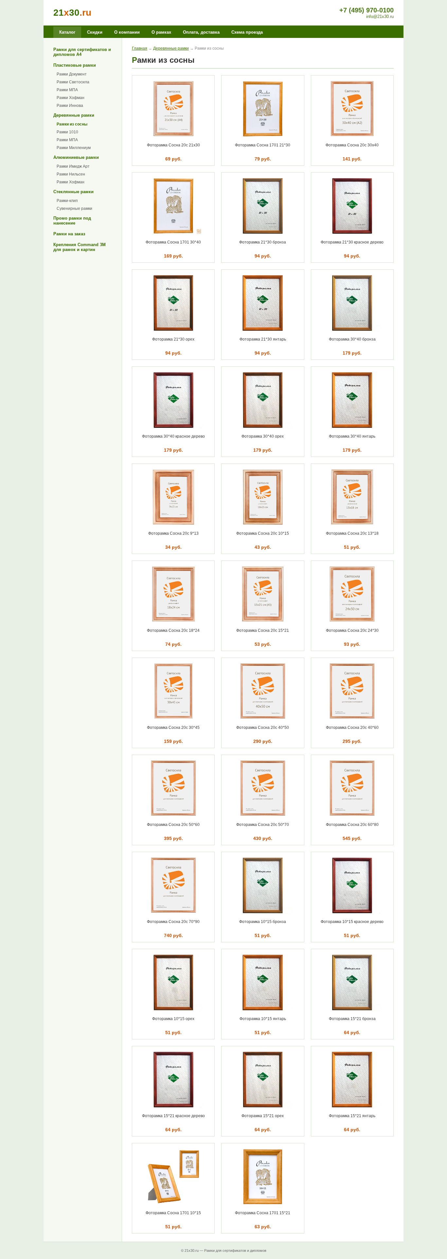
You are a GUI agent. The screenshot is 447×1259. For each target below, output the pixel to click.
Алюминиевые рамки (76, 157)
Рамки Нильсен (71, 174)
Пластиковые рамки (74, 65)
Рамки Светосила (73, 82)
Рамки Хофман (70, 97)
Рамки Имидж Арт (73, 166)
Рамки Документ (72, 74)
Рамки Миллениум (74, 147)
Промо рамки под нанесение (72, 221)
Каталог (67, 32)
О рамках (161, 32)
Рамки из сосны (72, 124)
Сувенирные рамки (74, 208)
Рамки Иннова (70, 105)
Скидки (94, 32)
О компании (127, 32)
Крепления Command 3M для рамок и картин (79, 247)
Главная (139, 48)
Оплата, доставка (201, 32)
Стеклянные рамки (73, 191)
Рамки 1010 (67, 132)
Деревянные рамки (73, 115)
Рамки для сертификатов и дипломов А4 (82, 52)
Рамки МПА (67, 90)
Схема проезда (247, 32)
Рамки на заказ (69, 233)
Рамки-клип (67, 200)
